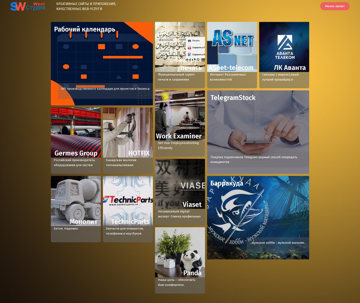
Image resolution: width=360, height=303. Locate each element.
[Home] (22, 6)
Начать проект (335, 6)
